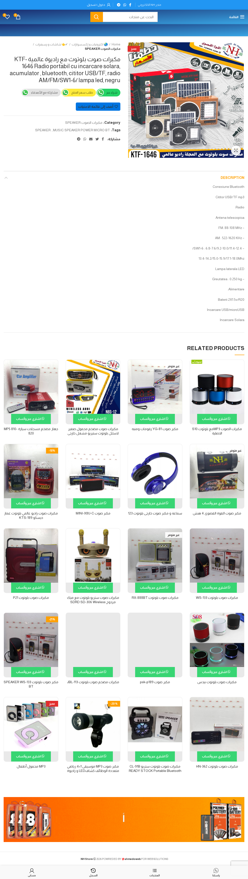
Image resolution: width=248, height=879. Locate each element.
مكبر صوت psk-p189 (155, 682)
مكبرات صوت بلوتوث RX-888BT (155, 598)
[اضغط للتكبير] (236, 150)
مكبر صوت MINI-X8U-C (93, 513)
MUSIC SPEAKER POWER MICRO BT (81, 130)
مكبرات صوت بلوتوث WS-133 (217, 598)
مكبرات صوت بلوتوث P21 (31, 598)
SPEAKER (43, 130)
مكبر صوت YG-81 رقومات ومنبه (155, 429)
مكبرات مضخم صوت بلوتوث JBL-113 (93, 682)
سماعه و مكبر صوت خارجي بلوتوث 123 (155, 513)
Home (116, 44)
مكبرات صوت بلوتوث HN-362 (217, 766)
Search (96, 17)
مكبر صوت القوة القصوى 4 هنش (217, 513)
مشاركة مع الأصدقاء (44, 92)
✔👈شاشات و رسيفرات (51, 44)
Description (232, 178)
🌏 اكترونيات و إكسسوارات (90, 44)
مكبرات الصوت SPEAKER (102, 49)
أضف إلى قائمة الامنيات (95, 107)
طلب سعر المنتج (82, 92)
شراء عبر (111, 92)
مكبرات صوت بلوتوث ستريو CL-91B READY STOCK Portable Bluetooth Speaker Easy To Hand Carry (155, 770)
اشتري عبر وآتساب (215, 419)
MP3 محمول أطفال (31, 766)
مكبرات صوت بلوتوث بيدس (217, 682)
